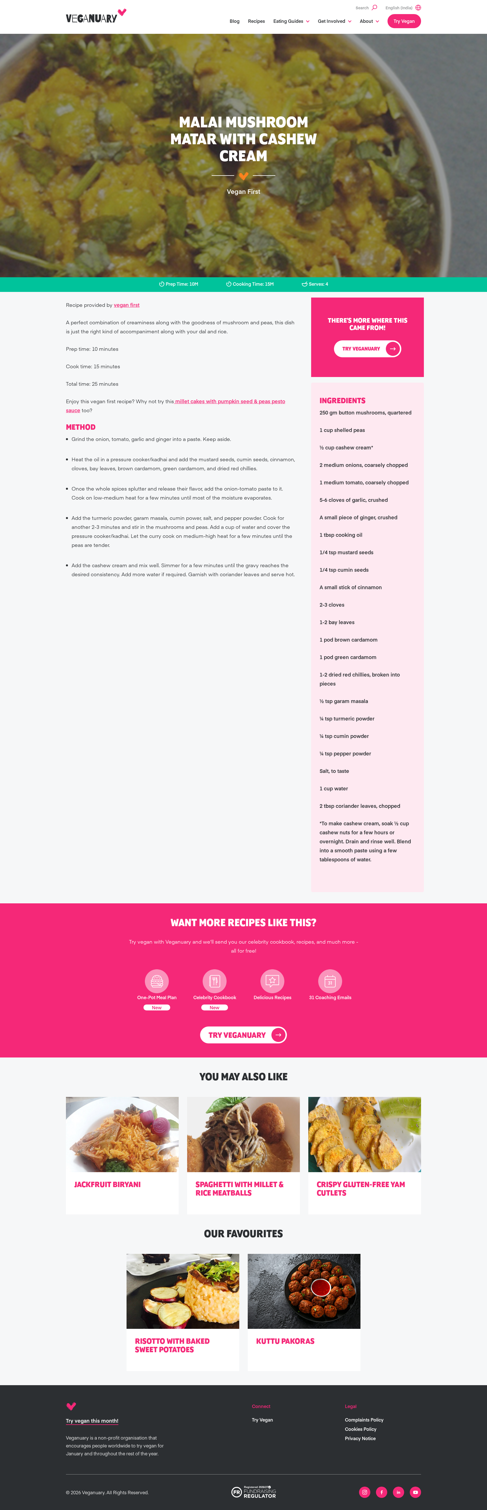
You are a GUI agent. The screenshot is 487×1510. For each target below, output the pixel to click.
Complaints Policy (364, 1419)
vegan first (127, 304)
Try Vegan (404, 21)
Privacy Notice (360, 1438)
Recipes (256, 21)
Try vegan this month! (92, 1420)
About (366, 21)
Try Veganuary (361, 349)
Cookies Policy (361, 1429)
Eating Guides (288, 21)
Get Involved (331, 21)
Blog (235, 21)
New (157, 1007)
